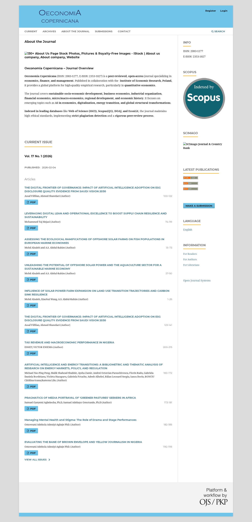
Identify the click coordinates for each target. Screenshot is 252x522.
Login (223, 10)
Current (31, 31)
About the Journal (75, 31)
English (187, 229)
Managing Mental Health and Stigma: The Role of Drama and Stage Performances (80, 420)
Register (210, 10)
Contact (124, 31)
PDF (33, 202)
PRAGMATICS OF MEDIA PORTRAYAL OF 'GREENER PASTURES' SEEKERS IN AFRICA (80, 397)
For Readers (190, 253)
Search (219, 31)
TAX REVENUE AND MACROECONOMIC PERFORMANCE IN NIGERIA (69, 342)
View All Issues (35, 459)
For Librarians (191, 265)
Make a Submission (199, 205)
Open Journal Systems (196, 280)
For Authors (190, 259)
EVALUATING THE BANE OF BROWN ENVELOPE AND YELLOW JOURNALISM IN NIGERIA (83, 442)
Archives (49, 31)
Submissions (103, 31)
